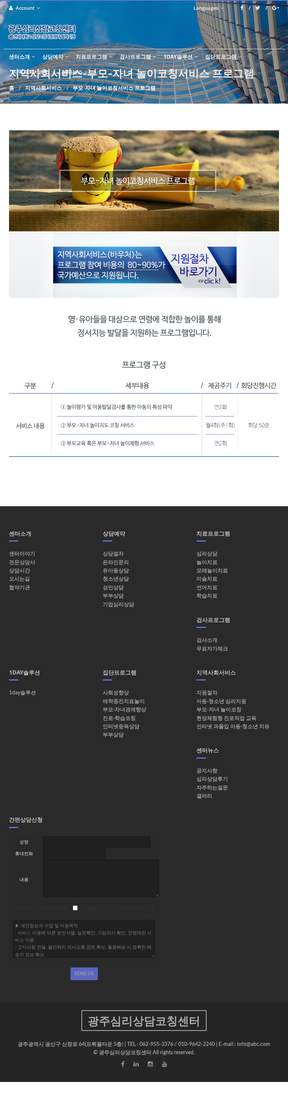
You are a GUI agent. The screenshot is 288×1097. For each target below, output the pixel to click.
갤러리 (204, 796)
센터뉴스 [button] (72, 71)
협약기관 (19, 587)
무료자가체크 (212, 649)
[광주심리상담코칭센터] (44, 32)
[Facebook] (245, 8)
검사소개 (207, 640)
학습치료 (207, 596)
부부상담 (113, 596)
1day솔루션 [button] (178, 56)
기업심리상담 (118, 604)
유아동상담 (116, 570)
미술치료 (207, 579)
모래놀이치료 (212, 570)
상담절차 (113, 554)
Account (26, 8)
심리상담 (207, 554)
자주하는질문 (212, 788)
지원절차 (207, 693)
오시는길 (19, 579)
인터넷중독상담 (121, 726)
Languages (206, 8)
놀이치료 (207, 562)
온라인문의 (116, 562)
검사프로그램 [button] (135, 56)
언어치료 (207, 587)
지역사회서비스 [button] (31, 71)
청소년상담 (116, 579)
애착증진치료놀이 (124, 701)
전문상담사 (22, 562)
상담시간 (19, 570)
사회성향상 (116, 693)
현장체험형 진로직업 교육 (226, 718)
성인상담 (113, 587)
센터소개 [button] (19, 56)
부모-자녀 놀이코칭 (219, 709)
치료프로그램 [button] (91, 56)
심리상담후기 (212, 779)
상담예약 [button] (52, 56)
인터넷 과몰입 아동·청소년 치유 (233, 726)
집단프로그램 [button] (221, 56)
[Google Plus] (275, 8)
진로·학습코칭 (119, 718)
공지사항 (207, 771)
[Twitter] (261, 8)
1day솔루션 (22, 693)
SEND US (84, 974)
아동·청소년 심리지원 (221, 701)
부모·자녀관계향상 (124, 709)
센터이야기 (22, 554)
